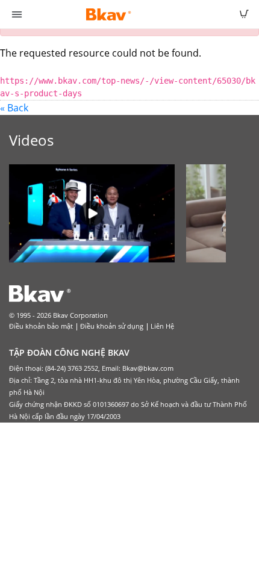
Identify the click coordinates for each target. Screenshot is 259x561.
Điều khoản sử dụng (111, 325)
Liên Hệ (162, 325)
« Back (14, 107)
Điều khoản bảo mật (41, 325)
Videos (31, 140)
